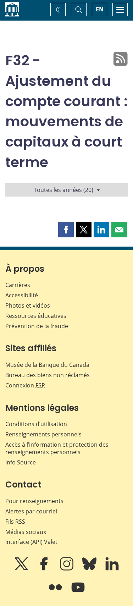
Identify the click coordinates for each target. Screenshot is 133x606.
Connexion (25, 385)
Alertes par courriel (31, 511)
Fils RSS (15, 521)
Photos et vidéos (27, 305)
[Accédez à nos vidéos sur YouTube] (78, 592)
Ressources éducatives (35, 316)
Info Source (20, 462)
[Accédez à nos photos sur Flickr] (56, 592)
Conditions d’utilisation (36, 424)
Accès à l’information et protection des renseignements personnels (57, 448)
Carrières (17, 285)
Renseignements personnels (43, 434)
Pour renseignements (34, 501)
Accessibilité (21, 295)
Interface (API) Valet (31, 542)
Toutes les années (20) (63, 190)
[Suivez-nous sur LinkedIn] (112, 569)
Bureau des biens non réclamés (47, 375)
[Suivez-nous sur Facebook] (44, 569)
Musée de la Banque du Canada (47, 365)
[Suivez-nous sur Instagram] (67, 569)
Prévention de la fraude (36, 326)
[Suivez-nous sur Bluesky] (90, 569)
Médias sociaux (25, 532)
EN (100, 9)
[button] (66, 229)
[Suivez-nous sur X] (22, 569)
